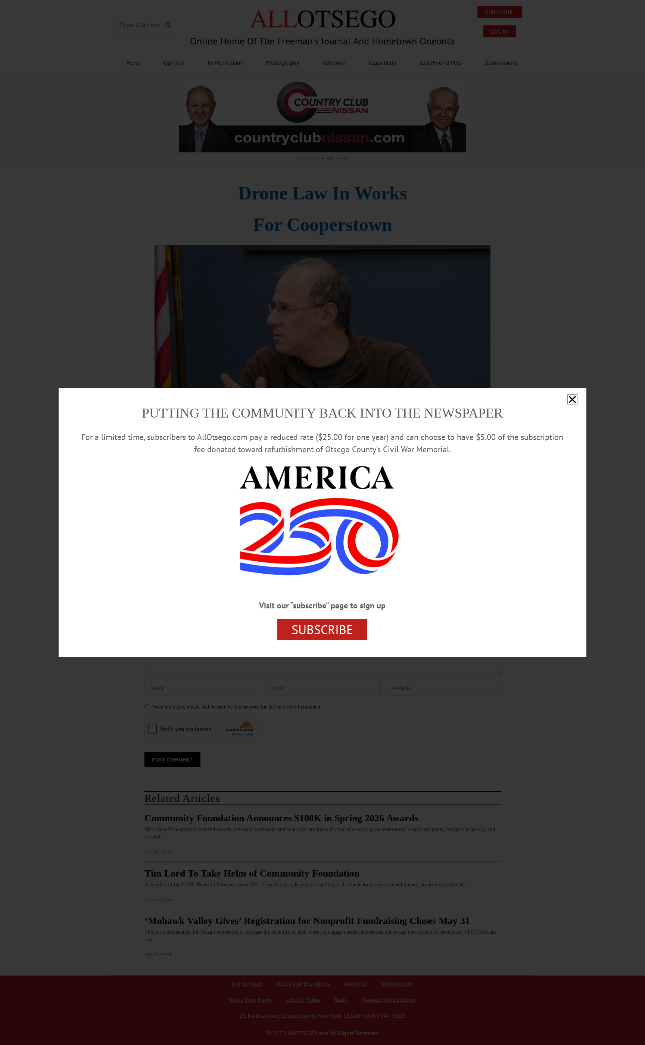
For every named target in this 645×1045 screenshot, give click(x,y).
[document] (322, 522)
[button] (572, 399)
